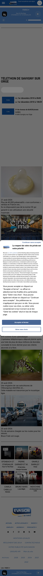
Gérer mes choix (21, 329)
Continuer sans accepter (31, 242)
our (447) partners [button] (12, 253)
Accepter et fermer (21, 322)
